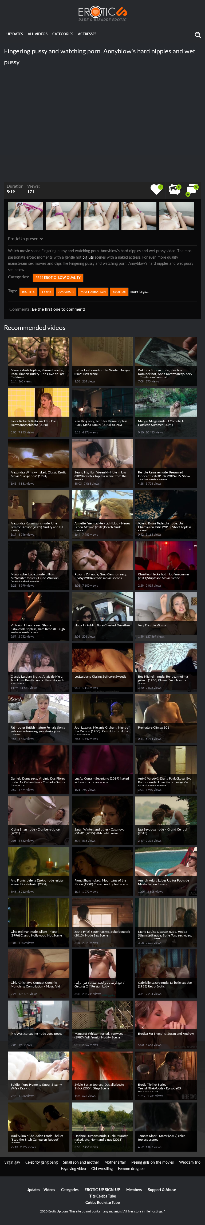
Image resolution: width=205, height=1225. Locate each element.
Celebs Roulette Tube (102, 1203)
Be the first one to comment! (58, 309)
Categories (69, 1190)
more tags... (139, 292)
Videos (49, 1190)
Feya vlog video (73, 1169)
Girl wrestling (102, 1169)
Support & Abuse (162, 1190)
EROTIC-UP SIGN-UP (102, 1190)
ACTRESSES (87, 34)
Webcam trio (189, 1162)
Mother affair (115, 1162)
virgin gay (12, 1162)
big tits (88, 257)
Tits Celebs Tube (102, 1196)
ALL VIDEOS (38, 34)
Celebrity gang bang (41, 1162)
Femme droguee (131, 1169)
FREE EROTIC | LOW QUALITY (58, 277)
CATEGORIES (62, 34)
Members (134, 1190)
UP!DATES (14, 34)
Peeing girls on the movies (152, 1162)
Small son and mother (81, 1162)
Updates (33, 1190)
